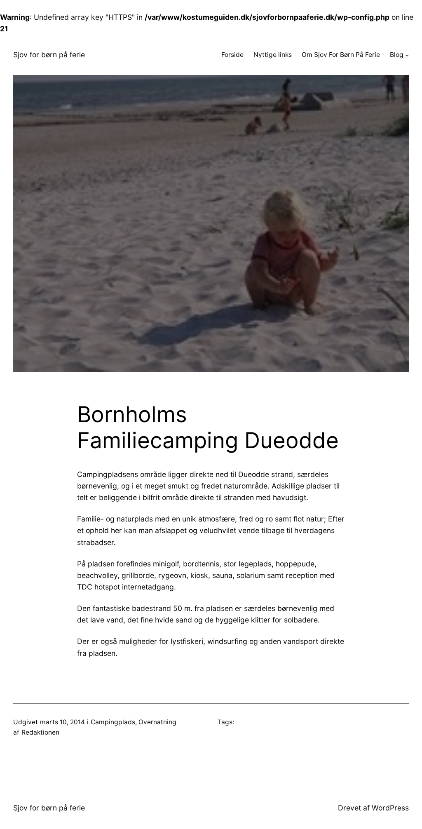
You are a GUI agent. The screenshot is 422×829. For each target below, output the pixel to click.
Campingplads (113, 722)
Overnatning (157, 722)
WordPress (390, 807)
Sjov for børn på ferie (49, 54)
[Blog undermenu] (407, 54)
